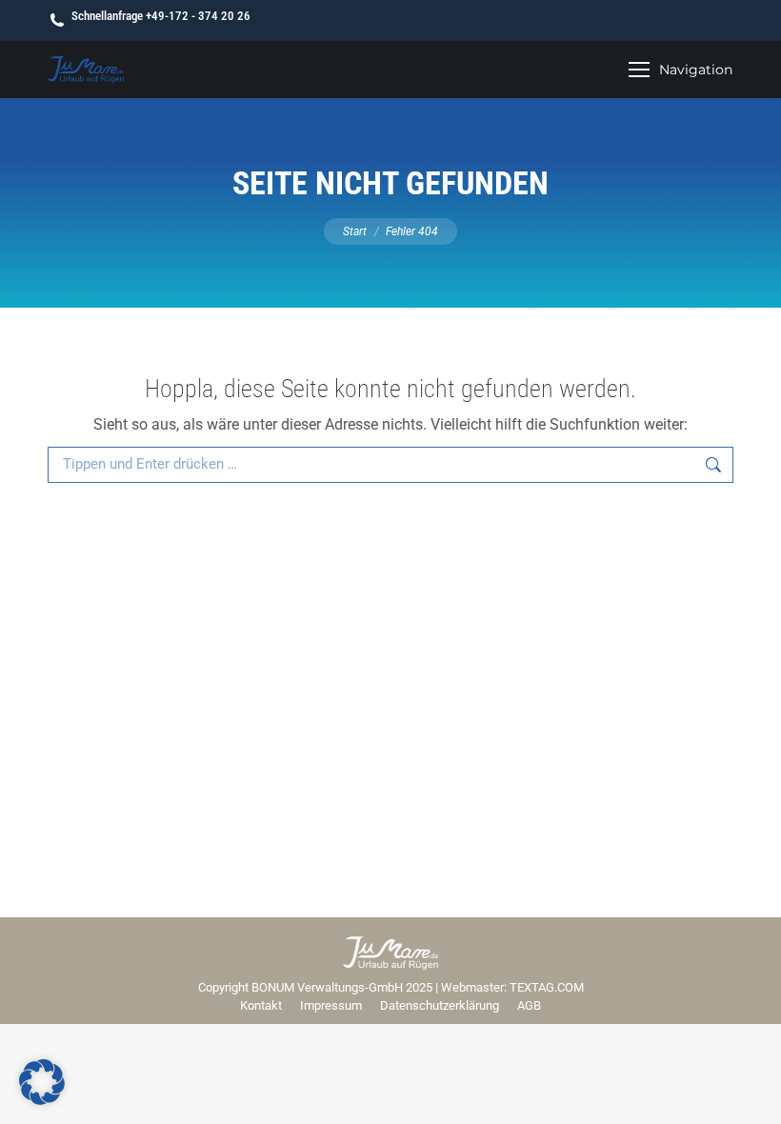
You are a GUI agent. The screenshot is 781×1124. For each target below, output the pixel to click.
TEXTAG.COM (547, 987)
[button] (42, 1082)
